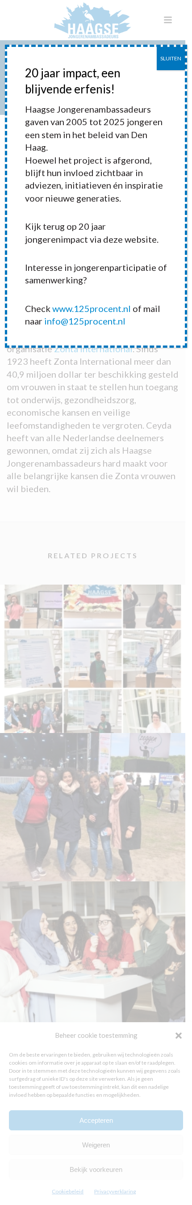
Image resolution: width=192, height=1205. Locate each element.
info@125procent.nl (84, 321)
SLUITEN (170, 58)
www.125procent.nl (91, 308)
